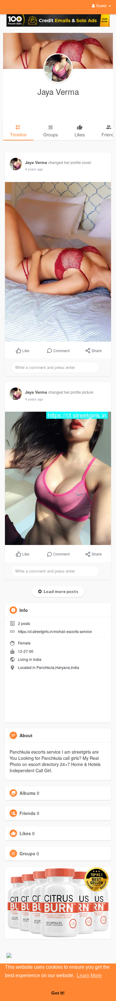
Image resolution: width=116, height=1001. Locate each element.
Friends (27, 813)
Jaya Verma (58, 91)
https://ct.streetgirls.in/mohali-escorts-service (55, 631)
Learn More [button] (89, 975)
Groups (27, 853)
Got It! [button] (58, 992)
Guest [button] (101, 5)
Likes (25, 833)
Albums (27, 793)
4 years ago (34, 168)
